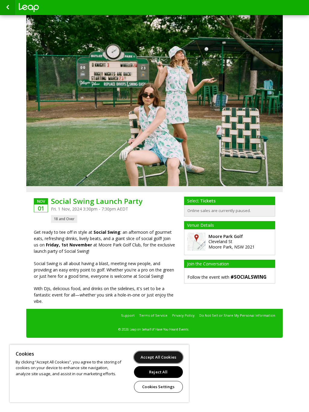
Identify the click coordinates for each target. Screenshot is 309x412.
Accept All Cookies (158, 357)
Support (128, 315)
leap (49, 7)
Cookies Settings (158, 386)
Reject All (158, 372)
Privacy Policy (183, 315)
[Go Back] (7, 7)
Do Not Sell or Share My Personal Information (237, 315)
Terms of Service (153, 315)
